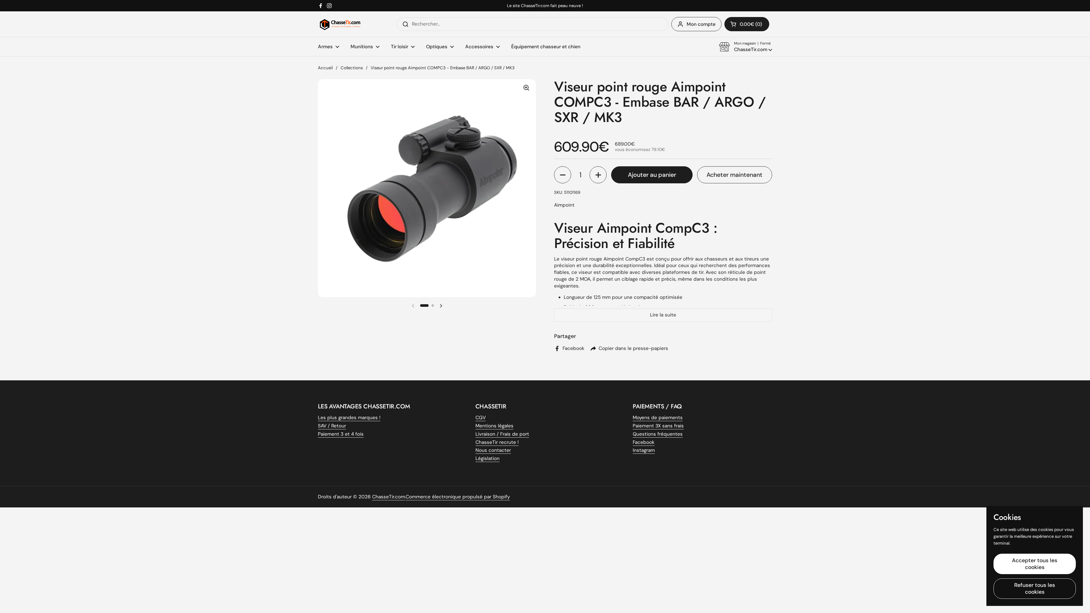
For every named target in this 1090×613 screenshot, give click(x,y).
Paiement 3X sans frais (658, 426)
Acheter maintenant (734, 175)
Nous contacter (493, 450)
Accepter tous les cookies (1034, 564)
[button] (745, 46)
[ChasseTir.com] (340, 24)
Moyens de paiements (658, 417)
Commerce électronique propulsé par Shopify (458, 497)
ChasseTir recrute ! (497, 442)
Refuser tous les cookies (1034, 588)
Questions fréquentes (658, 434)
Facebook (644, 442)
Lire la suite (663, 315)
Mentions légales (494, 426)
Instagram (644, 450)
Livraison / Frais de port (502, 434)
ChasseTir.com (388, 497)
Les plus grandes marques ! (349, 417)
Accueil (325, 68)
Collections (352, 68)
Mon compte (701, 24)
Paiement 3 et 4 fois (341, 434)
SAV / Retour (332, 426)
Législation (487, 458)
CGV (480, 417)
